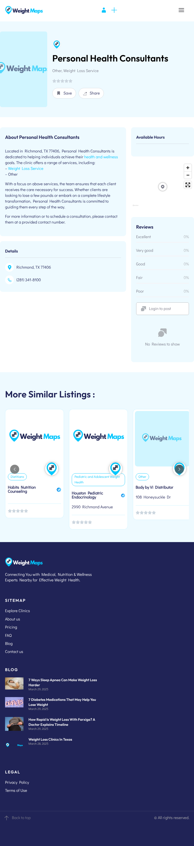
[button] (64, 93)
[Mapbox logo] (135, 207)
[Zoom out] (187, 175)
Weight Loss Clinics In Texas (50, 739)
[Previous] (14, 469)
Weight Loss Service (25, 168)
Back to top (21, 817)
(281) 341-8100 (28, 280)
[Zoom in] (187, 167)
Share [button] (95, 93)
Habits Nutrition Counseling (22, 489)
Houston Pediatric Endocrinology (87, 495)
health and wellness (101, 157)
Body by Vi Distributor (154, 487)
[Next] (179, 469)
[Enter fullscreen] (187, 185)
